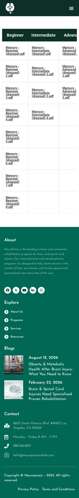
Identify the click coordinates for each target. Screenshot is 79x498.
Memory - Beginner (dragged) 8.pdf (12, 202)
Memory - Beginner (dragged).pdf (15, 51)
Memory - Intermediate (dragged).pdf (41, 51)
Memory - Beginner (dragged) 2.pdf (12, 71)
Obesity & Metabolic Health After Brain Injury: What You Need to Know (50, 369)
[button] (71, 8)
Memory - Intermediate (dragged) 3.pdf (43, 93)
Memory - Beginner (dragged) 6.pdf (12, 158)
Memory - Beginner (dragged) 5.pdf (12, 136)
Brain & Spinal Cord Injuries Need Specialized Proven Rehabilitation (50, 394)
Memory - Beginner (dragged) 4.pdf (12, 115)
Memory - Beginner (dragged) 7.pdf (12, 180)
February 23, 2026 (45, 383)
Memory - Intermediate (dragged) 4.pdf (43, 115)
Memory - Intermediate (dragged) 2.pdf (43, 71)
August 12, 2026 (43, 358)
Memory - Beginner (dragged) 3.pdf (12, 93)
